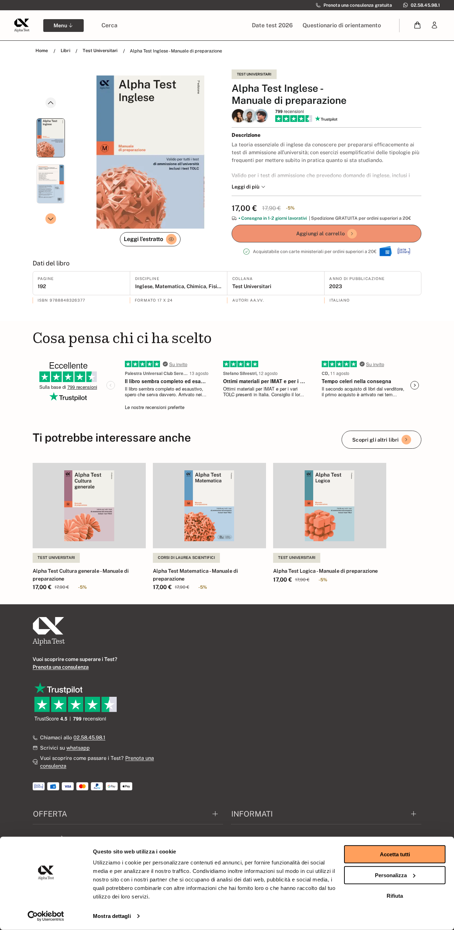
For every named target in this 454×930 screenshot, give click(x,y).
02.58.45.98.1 (89, 737)
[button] (418, 25)
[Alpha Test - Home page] (22, 25)
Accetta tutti (395, 854)
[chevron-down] (50, 218)
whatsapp (78, 748)
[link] (434, 25)
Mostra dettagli (112, 916)
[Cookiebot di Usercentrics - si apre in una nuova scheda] (46, 916)
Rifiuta (395, 896)
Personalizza (391, 875)
